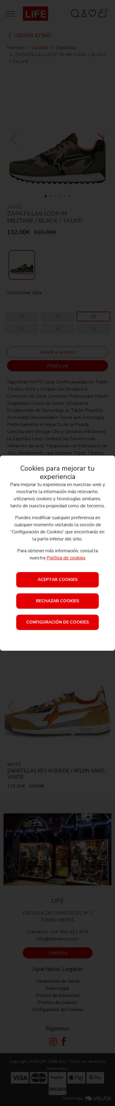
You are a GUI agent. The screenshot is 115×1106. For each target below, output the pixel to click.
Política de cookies (66, 558)
